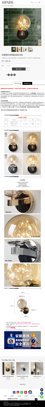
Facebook (9, 75)
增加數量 (10, 69)
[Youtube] (25, 392)
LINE (11, 75)
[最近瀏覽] (41, 389)
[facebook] (41, 393)
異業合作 (40, 396)
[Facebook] (14, 392)
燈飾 (5, 5)
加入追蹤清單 (27, 69)
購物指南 (12, 396)
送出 (36, 399)
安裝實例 (26, 83)
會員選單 (35, 2)
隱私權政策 (17, 405)
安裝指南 (19, 396)
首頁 (2, 5)
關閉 (40, 403)
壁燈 (8, 5)
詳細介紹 (16, 83)
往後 (42, 360)
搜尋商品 (37, 2)
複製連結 (14, 75)
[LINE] (21, 392)
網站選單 (42, 2)
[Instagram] (18, 392)
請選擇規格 (9, 65)
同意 (37, 403)
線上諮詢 (33, 396)
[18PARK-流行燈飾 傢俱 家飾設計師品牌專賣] (7, 2)
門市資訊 (5, 396)
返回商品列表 (23, 384)
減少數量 (3, 69)
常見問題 (26, 396)
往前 (38, 360)
